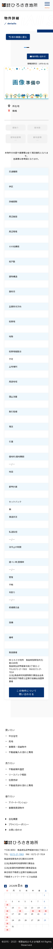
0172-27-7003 (17, 854)
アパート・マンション (18, 802)
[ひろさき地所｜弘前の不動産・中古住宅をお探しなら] (19, 5)
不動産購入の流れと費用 (21, 752)
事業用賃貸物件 (16, 807)
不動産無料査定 (16, 769)
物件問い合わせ (39, 56)
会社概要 (13, 818)
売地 (11, 741)
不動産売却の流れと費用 (21, 785)
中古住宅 (13, 735)
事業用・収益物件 (17, 746)
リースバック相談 (17, 774)
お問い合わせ (15, 829)
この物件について (26, 692)
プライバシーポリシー (19, 824)
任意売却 (13, 779)
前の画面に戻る (19, 36)
